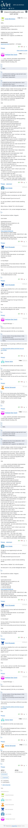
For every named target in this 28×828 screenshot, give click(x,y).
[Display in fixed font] (24, 47)
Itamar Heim (9, 361)
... (1, 64)
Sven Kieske (8, 188)
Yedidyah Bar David (11, 54)
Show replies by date (22, 50)
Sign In (5, 8)
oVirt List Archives (18, 5)
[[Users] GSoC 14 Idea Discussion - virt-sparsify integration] (2, 12)
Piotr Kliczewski (10, 247)
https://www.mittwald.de (7, 231)
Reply (3, 48)
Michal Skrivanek (10, 387)
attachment (9, 184)
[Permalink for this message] (26, 47)
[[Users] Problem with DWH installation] (26, 12)
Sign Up (12, 8)
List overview (4, 774)
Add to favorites (6, 785)
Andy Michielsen (10, 19)
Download (5, 777)
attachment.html (5, 44)
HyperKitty (14, 826)
